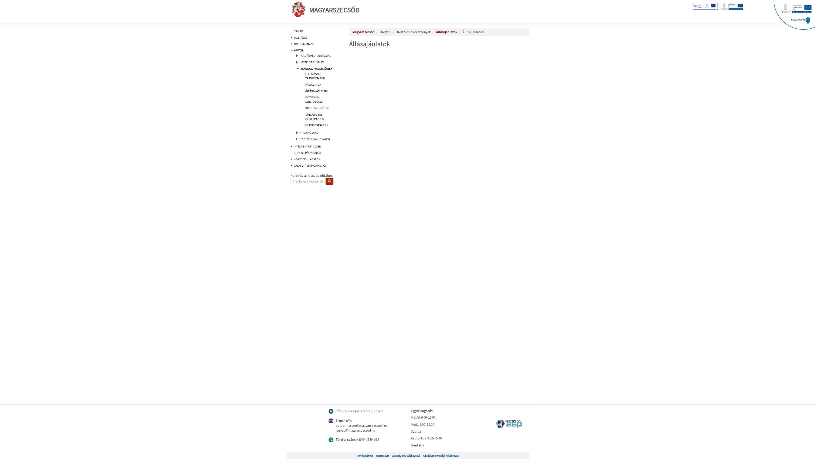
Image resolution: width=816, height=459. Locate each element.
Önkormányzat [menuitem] (304, 44)
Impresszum (383, 455)
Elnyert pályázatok (307, 153)
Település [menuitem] (300, 38)
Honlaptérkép (365, 455)
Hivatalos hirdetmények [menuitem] (316, 97)
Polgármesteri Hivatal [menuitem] (315, 56)
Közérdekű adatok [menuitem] (307, 159)
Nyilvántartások (316, 125)
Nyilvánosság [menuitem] (309, 133)
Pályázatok (313, 84)
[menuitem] (314, 31)
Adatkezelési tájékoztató (406, 455)
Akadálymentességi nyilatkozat (441, 455)
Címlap (298, 31)
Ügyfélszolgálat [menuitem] (312, 62)
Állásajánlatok (316, 91)
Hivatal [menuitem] (313, 94)
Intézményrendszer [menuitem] (307, 146)
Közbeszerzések (317, 108)
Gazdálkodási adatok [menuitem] (315, 139)
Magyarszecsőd (334, 10)
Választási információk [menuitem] (310, 165)
